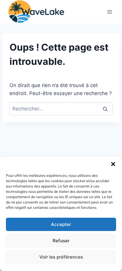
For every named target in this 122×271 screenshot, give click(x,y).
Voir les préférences (61, 257)
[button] (113, 164)
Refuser (61, 240)
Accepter (61, 224)
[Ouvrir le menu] (109, 11)
